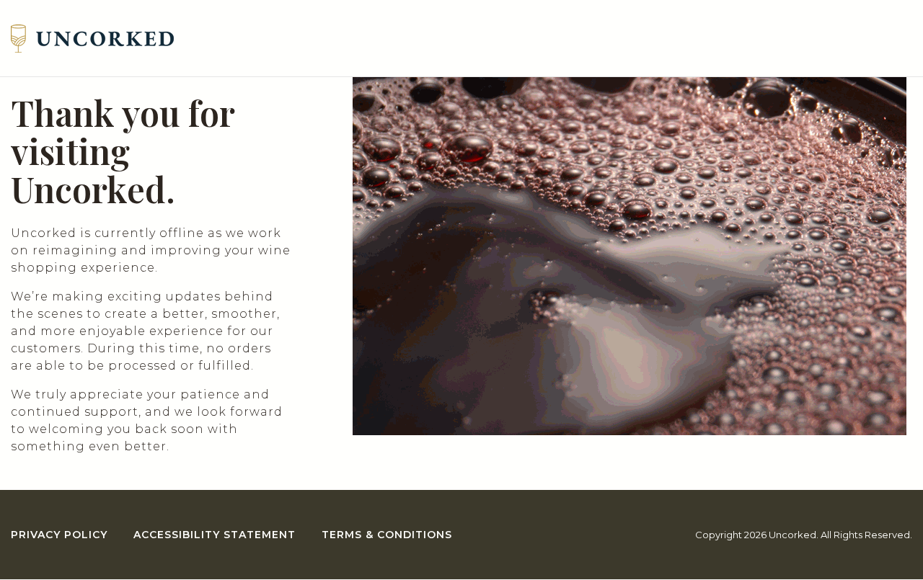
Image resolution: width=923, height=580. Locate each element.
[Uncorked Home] (92, 38)
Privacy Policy (59, 534)
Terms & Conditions (387, 534)
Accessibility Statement (214, 534)
